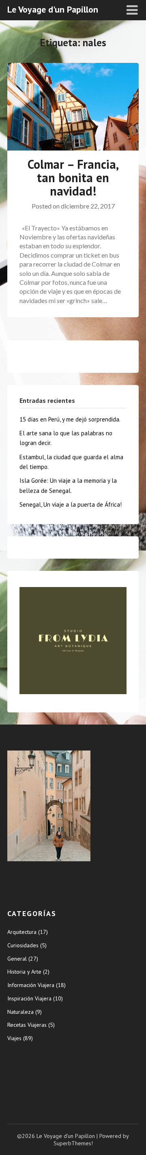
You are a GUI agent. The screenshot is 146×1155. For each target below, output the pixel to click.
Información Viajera (30, 985)
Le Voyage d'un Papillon (52, 9)
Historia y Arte (24, 971)
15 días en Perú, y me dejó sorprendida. (69, 419)
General (17, 958)
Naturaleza (20, 1011)
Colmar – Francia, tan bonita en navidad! (73, 177)
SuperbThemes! (73, 1143)
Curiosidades (23, 945)
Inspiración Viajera (29, 998)
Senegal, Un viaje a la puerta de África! (70, 504)
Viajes (14, 1038)
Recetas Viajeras (27, 1024)
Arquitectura (21, 932)
